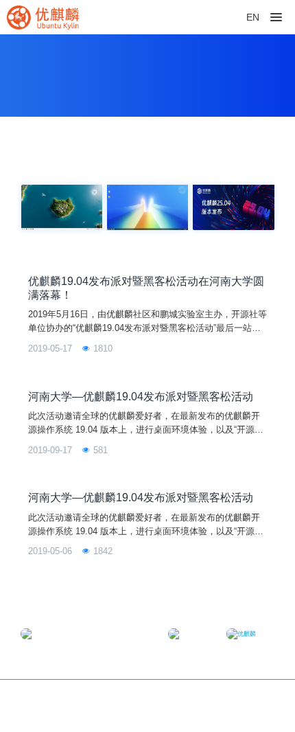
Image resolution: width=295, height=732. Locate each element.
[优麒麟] (43, 17)
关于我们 (256, 698)
